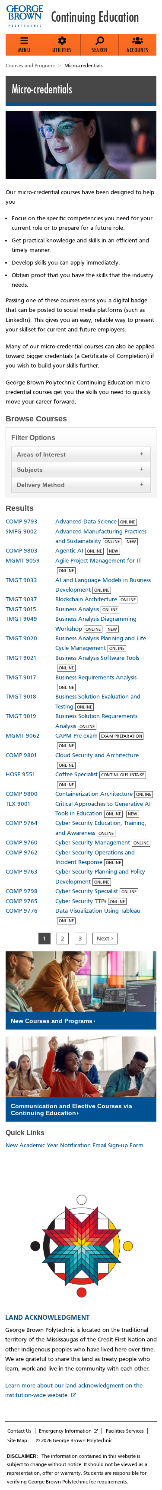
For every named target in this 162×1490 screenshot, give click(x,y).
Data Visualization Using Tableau (97, 910)
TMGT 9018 (21, 696)
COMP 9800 (22, 794)
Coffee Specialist (76, 774)
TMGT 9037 (21, 599)
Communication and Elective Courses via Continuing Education (71, 1109)
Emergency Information (65, 1431)
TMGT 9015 (21, 609)
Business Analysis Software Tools (97, 658)
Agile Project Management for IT (98, 560)
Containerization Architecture (94, 794)
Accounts (137, 50)
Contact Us (19, 1431)
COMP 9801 (21, 755)
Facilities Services (125, 1431)
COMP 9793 (22, 521)
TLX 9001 (18, 804)
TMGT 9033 (21, 580)
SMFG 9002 (21, 531)
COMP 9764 (22, 823)
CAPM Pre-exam (76, 735)
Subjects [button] (30, 469)
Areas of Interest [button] (41, 454)
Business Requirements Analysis (96, 677)
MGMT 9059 (23, 560)
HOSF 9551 (20, 774)
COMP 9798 (22, 891)
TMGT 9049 (21, 618)
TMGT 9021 (21, 658)
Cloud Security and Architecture (97, 755)
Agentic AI (69, 550)
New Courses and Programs (51, 1020)
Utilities (62, 50)
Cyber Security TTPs (80, 901)
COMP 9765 (22, 901)
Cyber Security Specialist (86, 891)
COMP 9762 (22, 852)
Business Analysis (77, 609)
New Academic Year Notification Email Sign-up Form (74, 1145)
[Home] (28, 17)
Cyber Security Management (92, 842)
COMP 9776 (22, 910)
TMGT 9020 (21, 638)
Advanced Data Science (86, 521)
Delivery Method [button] (41, 484)
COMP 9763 (22, 871)
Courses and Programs (31, 66)
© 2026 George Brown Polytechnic (74, 1440)
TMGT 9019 (21, 716)
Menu (24, 50)
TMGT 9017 (21, 677)
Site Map (17, 1440)
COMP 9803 (22, 550)
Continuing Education (95, 17)
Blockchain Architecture (86, 599)
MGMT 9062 (23, 735)
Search (99, 50)
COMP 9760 (22, 842)
